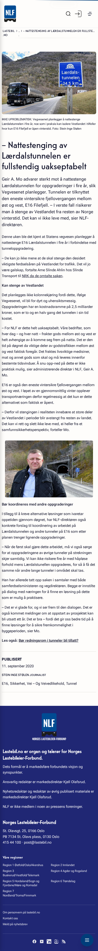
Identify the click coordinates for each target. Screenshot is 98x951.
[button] (90, 14)
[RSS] (63, 941)
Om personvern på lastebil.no (21, 912)
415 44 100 (12, 842)
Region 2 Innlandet (63, 865)
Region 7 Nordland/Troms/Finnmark (19, 893)
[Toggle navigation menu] (87, 940)
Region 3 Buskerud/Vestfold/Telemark (21, 873)
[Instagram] (56, 941)
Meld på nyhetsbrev (15, 924)
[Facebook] (34, 941)
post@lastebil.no (38, 842)
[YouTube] (41, 941)
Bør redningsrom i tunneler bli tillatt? (48, 640)
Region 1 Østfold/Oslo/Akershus (23, 865)
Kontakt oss (10, 918)
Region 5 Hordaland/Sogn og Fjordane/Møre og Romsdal (21, 883)
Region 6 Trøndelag (63, 881)
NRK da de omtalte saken (42, 276)
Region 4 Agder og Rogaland (69, 871)
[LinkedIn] (49, 941)
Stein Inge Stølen (16, 675)
